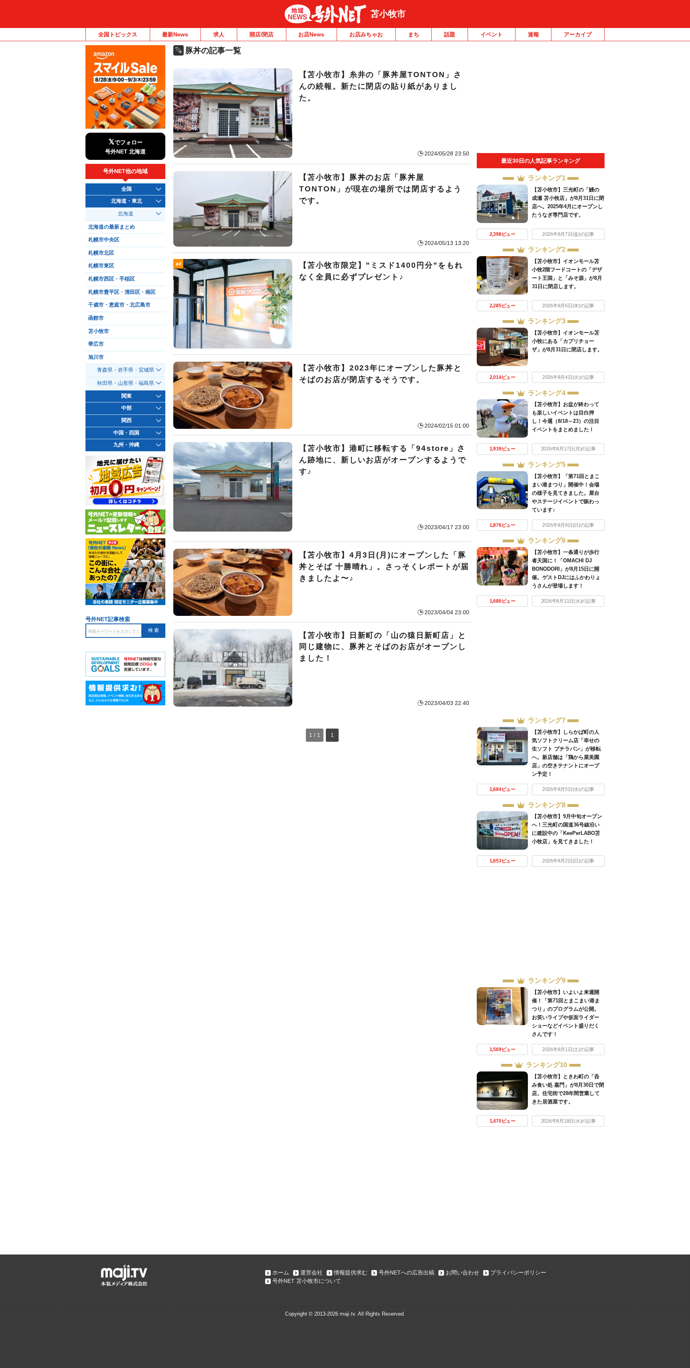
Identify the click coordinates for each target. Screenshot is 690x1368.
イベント (491, 34)
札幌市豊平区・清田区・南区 (122, 292)
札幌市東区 (101, 266)
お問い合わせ (462, 1272)
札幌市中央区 (103, 240)
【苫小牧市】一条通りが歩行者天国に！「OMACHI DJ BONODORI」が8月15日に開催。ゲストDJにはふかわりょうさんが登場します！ (566, 569)
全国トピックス (117, 34)
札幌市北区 (101, 253)
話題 (449, 34)
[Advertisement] (541, 99)
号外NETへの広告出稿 (406, 1272)
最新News (175, 34)
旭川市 (96, 357)
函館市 (96, 318)
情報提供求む (350, 1272)
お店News (311, 34)
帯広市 (96, 344)
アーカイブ (578, 34)
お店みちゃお (366, 34)
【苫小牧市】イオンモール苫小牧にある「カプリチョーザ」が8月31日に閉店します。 (567, 341)
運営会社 (311, 1272)
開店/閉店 (262, 34)
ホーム (280, 1272)
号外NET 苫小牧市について (306, 1281)
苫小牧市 (388, 14)
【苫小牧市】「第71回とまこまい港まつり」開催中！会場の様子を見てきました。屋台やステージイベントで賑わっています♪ (566, 493)
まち (413, 34)
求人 (218, 34)
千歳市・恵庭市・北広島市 (119, 305)
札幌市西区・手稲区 (111, 279)
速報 (533, 34)
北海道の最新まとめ (111, 227)
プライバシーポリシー (518, 1272)
